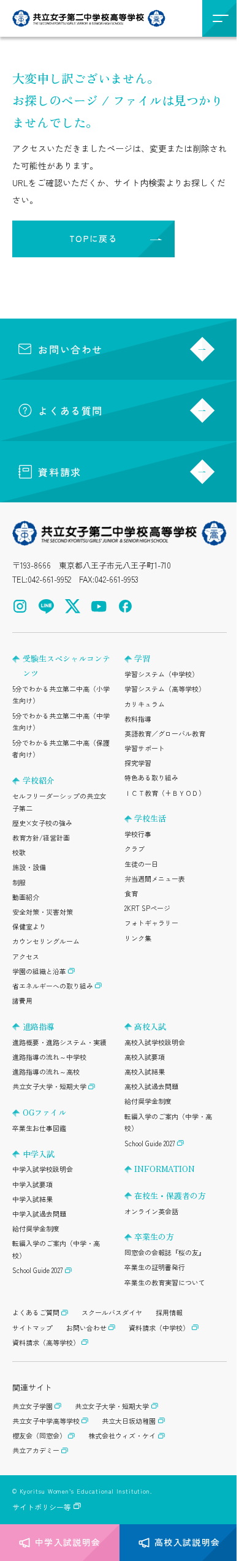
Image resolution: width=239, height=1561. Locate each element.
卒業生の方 (154, 1236)
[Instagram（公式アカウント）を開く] (20, 606)
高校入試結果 (144, 1071)
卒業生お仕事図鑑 (39, 1128)
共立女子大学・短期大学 (49, 1086)
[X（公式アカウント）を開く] (72, 606)
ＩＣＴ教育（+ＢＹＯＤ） (164, 793)
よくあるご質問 (35, 1312)
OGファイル (44, 1112)
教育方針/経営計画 (41, 837)
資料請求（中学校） (159, 1327)
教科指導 (137, 719)
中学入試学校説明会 (42, 1169)
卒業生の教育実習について (164, 1282)
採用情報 (169, 1312)
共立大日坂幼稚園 (129, 1421)
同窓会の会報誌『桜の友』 (164, 1252)
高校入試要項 (144, 1057)
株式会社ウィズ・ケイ (122, 1435)
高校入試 (150, 1026)
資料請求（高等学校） (46, 1342)
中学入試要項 (32, 1184)
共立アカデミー (35, 1450)
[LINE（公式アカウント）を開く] (46, 606)
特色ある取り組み (151, 777)
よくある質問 (70, 410)
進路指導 (39, 1026)
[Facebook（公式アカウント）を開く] (125, 606)
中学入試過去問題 (39, 1214)
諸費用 (22, 1000)
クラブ (134, 848)
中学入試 (39, 1154)
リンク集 (137, 938)
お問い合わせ (70, 349)
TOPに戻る (93, 238)
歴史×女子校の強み (42, 823)
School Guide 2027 (37, 1270)
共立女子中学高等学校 (46, 1421)
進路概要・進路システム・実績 (59, 1042)
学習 (142, 658)
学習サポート (144, 748)
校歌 (19, 852)
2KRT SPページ (147, 908)
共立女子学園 (32, 1406)
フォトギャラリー (151, 923)
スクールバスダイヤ (112, 1312)
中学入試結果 (32, 1199)
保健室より (29, 926)
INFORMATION (164, 1168)
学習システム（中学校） (161, 674)
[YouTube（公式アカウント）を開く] (99, 606)
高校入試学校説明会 (154, 1042)
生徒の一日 (141, 864)
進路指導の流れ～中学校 (49, 1057)
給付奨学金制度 (35, 1228)
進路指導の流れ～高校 (46, 1071)
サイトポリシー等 (41, 1507)
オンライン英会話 (151, 1211)
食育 (131, 893)
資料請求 (59, 471)
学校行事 (137, 834)
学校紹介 (39, 780)
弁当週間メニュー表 (154, 878)
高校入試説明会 (187, 1542)
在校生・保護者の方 (170, 1195)
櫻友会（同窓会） (39, 1435)
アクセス (25, 956)
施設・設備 (29, 867)
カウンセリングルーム (46, 941)
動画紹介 (25, 897)
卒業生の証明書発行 (154, 1267)
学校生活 (150, 818)
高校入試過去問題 (151, 1086)
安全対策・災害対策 (42, 912)
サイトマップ (32, 1327)
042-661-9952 (49, 579)
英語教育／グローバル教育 (164, 733)
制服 (19, 882)
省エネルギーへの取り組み (52, 986)
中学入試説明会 (68, 1542)
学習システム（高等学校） (164, 689)
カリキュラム (144, 704)
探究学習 (137, 763)
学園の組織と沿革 (39, 971)
